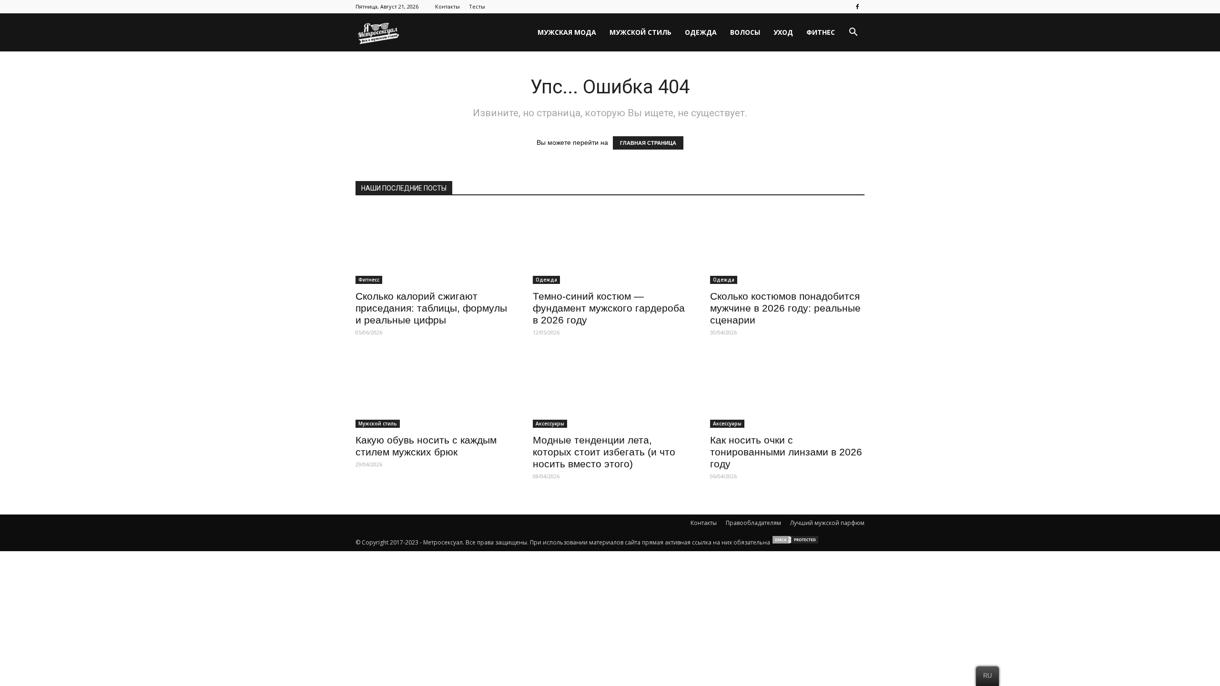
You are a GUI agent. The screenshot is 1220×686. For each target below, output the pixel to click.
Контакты (447, 6)
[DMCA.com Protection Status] (795, 542)
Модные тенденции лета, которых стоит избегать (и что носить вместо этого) (604, 451)
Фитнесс (368, 279)
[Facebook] (857, 6)
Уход (783, 32)
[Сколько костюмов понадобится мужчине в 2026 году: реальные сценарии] (787, 246)
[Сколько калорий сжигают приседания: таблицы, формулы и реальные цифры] (433, 246)
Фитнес (820, 32)
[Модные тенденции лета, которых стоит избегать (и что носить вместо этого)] (610, 390)
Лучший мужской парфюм (827, 523)
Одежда (701, 32)
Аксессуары (550, 423)
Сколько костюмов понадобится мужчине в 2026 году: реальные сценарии (785, 308)
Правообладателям (753, 523)
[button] (853, 32)
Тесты (477, 6)
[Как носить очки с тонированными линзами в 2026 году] (787, 390)
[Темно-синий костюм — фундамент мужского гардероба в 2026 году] (610, 246)
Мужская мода (567, 32)
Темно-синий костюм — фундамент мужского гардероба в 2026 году (609, 308)
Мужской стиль (640, 32)
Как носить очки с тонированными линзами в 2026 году (786, 451)
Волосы (745, 32)
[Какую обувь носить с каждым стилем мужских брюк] (433, 390)
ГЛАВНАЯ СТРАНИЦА (648, 143)
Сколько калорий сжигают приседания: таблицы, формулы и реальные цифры (431, 308)
